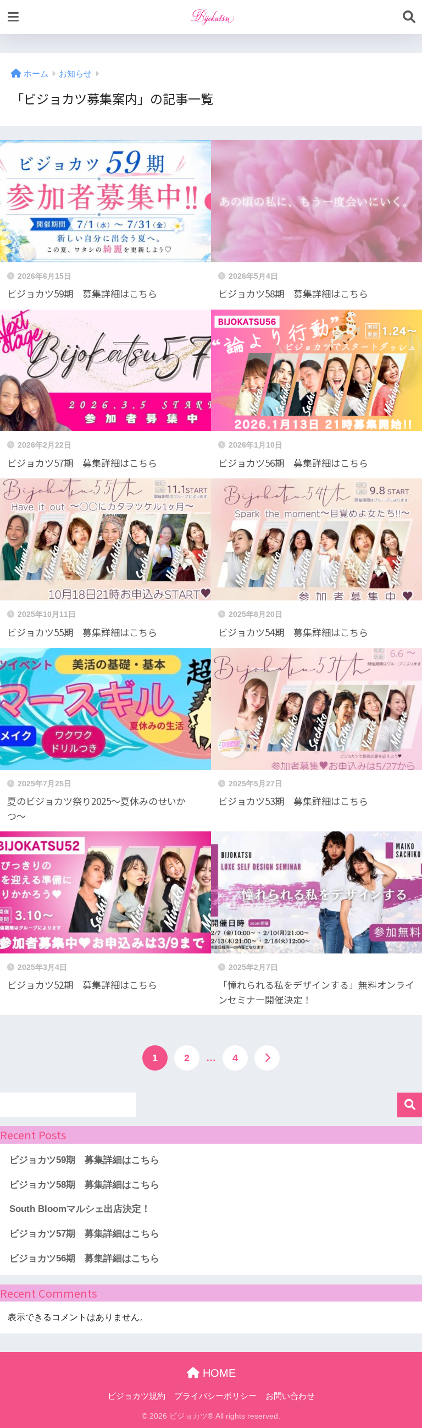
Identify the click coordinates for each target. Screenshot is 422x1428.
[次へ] (267, 1058)
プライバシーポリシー (215, 1396)
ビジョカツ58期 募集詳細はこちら (84, 1184)
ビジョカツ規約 (136, 1396)
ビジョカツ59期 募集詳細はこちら (84, 1160)
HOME (217, 1373)
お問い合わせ (290, 1396)
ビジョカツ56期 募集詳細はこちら (84, 1258)
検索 (409, 1105)
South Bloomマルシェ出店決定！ (80, 1209)
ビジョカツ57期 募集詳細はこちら (84, 1233)
